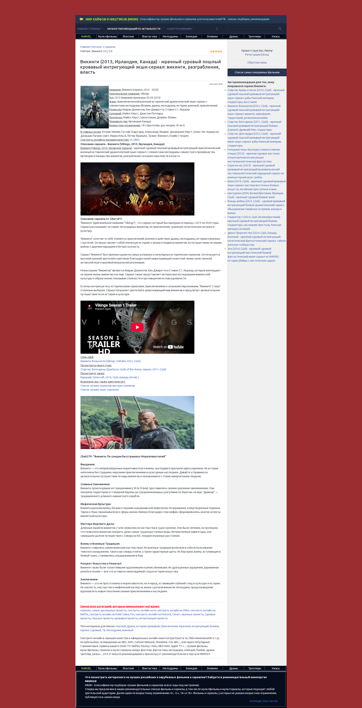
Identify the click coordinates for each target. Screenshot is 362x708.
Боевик (214, 626)
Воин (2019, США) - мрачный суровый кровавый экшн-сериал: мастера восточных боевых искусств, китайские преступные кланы (257, 185)
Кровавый (153, 626)
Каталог (97, 46)
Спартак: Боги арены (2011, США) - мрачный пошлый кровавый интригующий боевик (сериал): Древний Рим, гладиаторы (254, 125)
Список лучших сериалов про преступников (108, 385)
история (141, 626)
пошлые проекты (103, 618)
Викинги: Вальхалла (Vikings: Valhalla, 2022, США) (111, 361)
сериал (84, 630)
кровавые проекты (126, 618)
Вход (266, 54)
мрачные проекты (193, 614)
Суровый (95, 630)
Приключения (169, 626)
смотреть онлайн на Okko (173, 610)
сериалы (110, 46)
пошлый (121, 626)
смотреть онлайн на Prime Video (109, 614)
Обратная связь (257, 62)
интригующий (200, 626)
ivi (131, 139)
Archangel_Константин (264, 701)
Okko (136, 139)
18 (103, 630)
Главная (85, 46)
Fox (132, 614)
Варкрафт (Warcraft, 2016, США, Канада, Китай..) (110, 377)
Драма (131, 626)
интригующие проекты (153, 618)
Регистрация (253, 54)
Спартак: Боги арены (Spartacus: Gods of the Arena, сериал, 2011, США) (123, 369)
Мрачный (184, 626)
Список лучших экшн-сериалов (100, 389)
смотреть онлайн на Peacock (153, 614)
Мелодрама (113, 630)
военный (127, 630)
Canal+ (176, 614)
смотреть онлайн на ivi (142, 610)
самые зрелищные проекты (109, 610)
